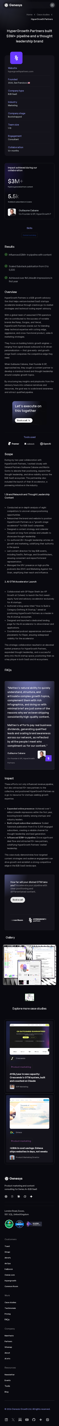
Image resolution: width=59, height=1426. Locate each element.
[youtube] (20, 1419)
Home (30, 14)
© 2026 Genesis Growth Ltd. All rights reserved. (27, 1409)
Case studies (43, 14)
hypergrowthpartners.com (20, 71)
